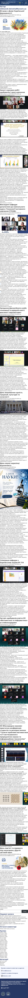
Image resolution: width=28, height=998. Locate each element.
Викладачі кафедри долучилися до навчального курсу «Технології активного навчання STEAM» (12, 207)
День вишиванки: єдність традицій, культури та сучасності (11, 394)
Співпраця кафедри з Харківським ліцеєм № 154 (12, 561)
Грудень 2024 (3, 952)
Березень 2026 (3, 936)
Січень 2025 (3, 951)
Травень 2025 (3, 945)
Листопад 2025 (4, 941)
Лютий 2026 (3, 938)
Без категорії (3, 961)
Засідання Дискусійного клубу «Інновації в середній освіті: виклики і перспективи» (13, 310)
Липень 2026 (3, 932)
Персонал (2, 965)
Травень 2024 (3, 957)
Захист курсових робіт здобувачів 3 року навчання (12, 91)
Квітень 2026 (3, 935)
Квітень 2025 (3, 947)
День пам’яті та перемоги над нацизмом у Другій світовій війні (11, 850)
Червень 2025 (3, 944)
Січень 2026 (3, 939)
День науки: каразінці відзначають (10, 464)
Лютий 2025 (3, 949)
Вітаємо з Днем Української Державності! (10, 915)
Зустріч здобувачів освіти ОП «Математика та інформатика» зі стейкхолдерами (13, 620)
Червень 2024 (3, 956)
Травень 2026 (3, 934)
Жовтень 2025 (3, 943)
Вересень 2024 (3, 955)
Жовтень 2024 (3, 953)
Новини (10, 88)
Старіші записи (3, 908)
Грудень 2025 (3, 940)
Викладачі (2, 962)
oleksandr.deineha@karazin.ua (7, 16)
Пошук (1, 909)
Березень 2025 (3, 948)
